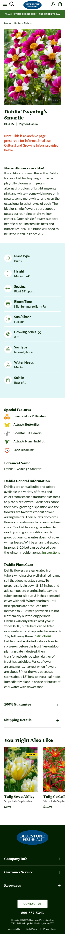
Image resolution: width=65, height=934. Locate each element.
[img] (39, 332)
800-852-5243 (32, 913)
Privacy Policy (50, 929)
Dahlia (28, 23)
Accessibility (14, 929)
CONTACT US (33, 903)
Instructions (51, 552)
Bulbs (17, 23)
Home (7, 23)
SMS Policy (31, 929)
